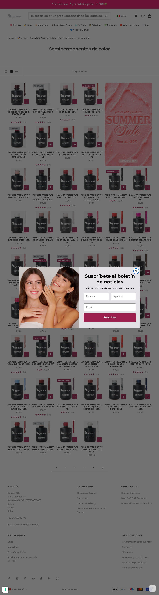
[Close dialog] (136, 271)
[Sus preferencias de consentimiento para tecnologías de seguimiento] (5, 590)
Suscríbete (109, 317)
